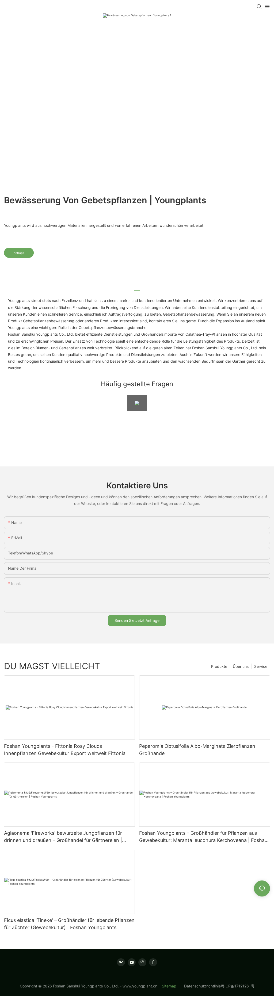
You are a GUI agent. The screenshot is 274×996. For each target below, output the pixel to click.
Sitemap (169, 986)
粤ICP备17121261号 (237, 986)
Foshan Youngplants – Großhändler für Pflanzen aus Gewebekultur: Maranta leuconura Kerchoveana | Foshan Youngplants (203, 837)
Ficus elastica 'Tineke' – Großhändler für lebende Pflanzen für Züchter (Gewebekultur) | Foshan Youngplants (69, 923)
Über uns (241, 666)
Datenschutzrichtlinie (202, 986)
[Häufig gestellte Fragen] (137, 403)
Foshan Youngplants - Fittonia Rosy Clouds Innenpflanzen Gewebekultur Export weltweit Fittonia (64, 749)
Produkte (219, 666)
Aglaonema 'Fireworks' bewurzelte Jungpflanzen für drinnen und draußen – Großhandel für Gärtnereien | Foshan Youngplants (63, 837)
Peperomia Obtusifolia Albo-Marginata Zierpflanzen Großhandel (197, 749)
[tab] (137, 288)
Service (260, 666)
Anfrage (19, 252)
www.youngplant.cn (140, 986)
